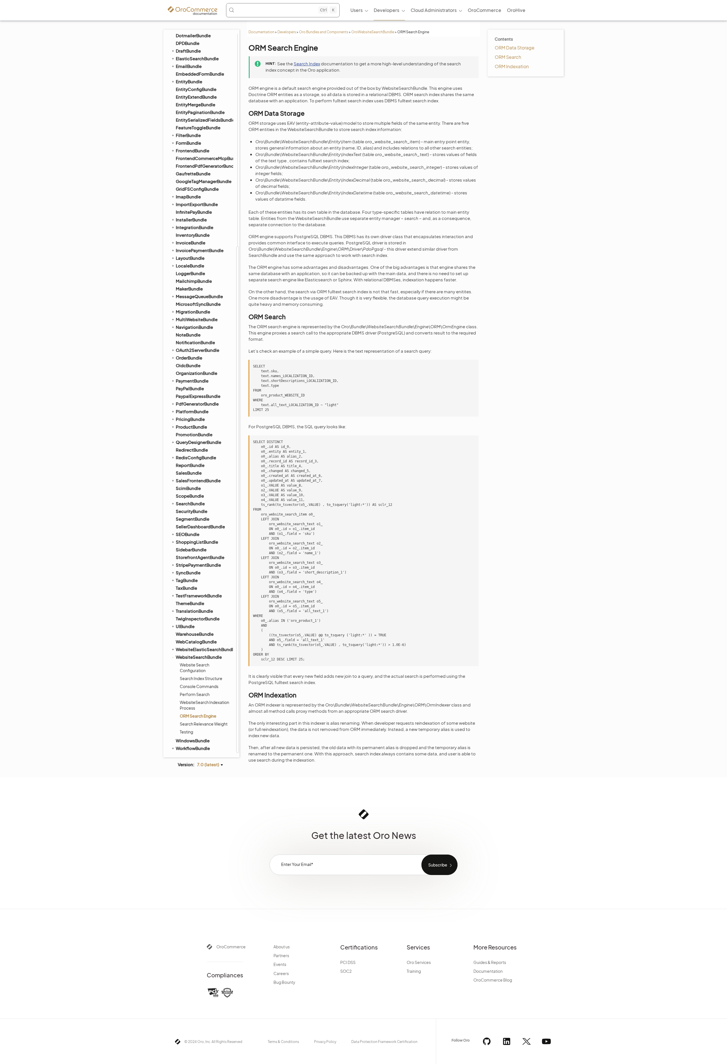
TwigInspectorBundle (198, 618)
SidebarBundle (191, 549)
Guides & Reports (489, 962)
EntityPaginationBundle (200, 112)
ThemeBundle (190, 603)
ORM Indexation (512, 66)
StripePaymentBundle (198, 565)
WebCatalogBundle (196, 641)
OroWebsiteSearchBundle (372, 32)
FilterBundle (188, 135)
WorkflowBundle (193, 748)
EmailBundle (189, 66)
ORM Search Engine (198, 715)
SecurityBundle (191, 511)
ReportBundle (190, 465)
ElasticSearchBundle (197, 58)
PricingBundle (190, 419)
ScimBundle (188, 488)
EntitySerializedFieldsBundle (204, 119)
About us (281, 946)
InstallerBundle (191, 219)
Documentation (261, 32)
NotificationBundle (195, 342)
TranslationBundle (194, 611)
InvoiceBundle (190, 242)
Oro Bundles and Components (323, 32)
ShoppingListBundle (197, 542)
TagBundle (187, 580)
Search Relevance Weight (203, 723)
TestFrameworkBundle (199, 595)
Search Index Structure (201, 678)
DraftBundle (188, 50)
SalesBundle (189, 472)
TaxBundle (186, 588)
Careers (281, 973)
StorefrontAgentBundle (200, 557)
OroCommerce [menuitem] (484, 10)
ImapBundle (188, 196)
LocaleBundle (190, 265)
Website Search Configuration (194, 667)
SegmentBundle (192, 518)
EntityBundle (189, 81)
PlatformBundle (192, 411)
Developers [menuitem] (386, 10)
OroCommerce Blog (492, 979)
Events (279, 964)
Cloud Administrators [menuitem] (434, 10)
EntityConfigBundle (196, 89)
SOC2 (346, 971)
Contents (504, 38)
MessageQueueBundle (199, 296)
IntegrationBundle (194, 227)
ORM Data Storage (514, 48)
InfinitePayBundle (194, 212)
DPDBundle (187, 43)
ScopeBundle (190, 495)
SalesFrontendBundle (198, 480)
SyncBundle (188, 572)
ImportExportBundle (197, 204)
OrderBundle (189, 357)
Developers (286, 32)
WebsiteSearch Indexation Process (204, 705)
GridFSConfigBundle (197, 189)
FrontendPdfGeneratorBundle (204, 166)
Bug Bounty (284, 982)
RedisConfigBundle (196, 457)
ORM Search (508, 57)
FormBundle (188, 143)
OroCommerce (231, 946)
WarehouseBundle (195, 634)
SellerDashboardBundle (200, 526)
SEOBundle (187, 534)
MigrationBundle (193, 311)
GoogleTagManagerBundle (203, 181)
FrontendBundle (192, 150)
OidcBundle (188, 365)
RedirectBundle (192, 449)
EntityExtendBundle (196, 96)
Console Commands (199, 686)
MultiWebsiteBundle (197, 319)
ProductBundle (191, 426)
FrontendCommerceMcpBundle (204, 158)
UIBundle (185, 626)
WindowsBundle (193, 740)
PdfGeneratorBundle (197, 403)
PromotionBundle (194, 434)
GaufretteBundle (193, 173)
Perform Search (195, 694)
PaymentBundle (192, 380)
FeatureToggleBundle (198, 127)
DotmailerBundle (193, 35)
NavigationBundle (194, 327)
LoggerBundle (190, 273)
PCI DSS (348, 962)
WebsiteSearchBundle (199, 657)
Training (414, 971)
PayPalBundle (190, 388)
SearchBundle (190, 503)
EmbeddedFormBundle (200, 73)
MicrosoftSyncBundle (198, 304)
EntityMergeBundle (195, 104)
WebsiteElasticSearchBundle (204, 649)
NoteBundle (188, 334)
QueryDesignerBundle (198, 442)
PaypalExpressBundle (198, 396)
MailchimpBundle (194, 281)
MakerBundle (189, 288)
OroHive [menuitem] (516, 10)
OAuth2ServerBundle (197, 350)
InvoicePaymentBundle (199, 250)
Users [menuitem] (356, 10)
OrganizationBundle (196, 373)
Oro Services (419, 962)
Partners (281, 955)
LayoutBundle (190, 258)
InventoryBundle (193, 235)
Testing (186, 731)
